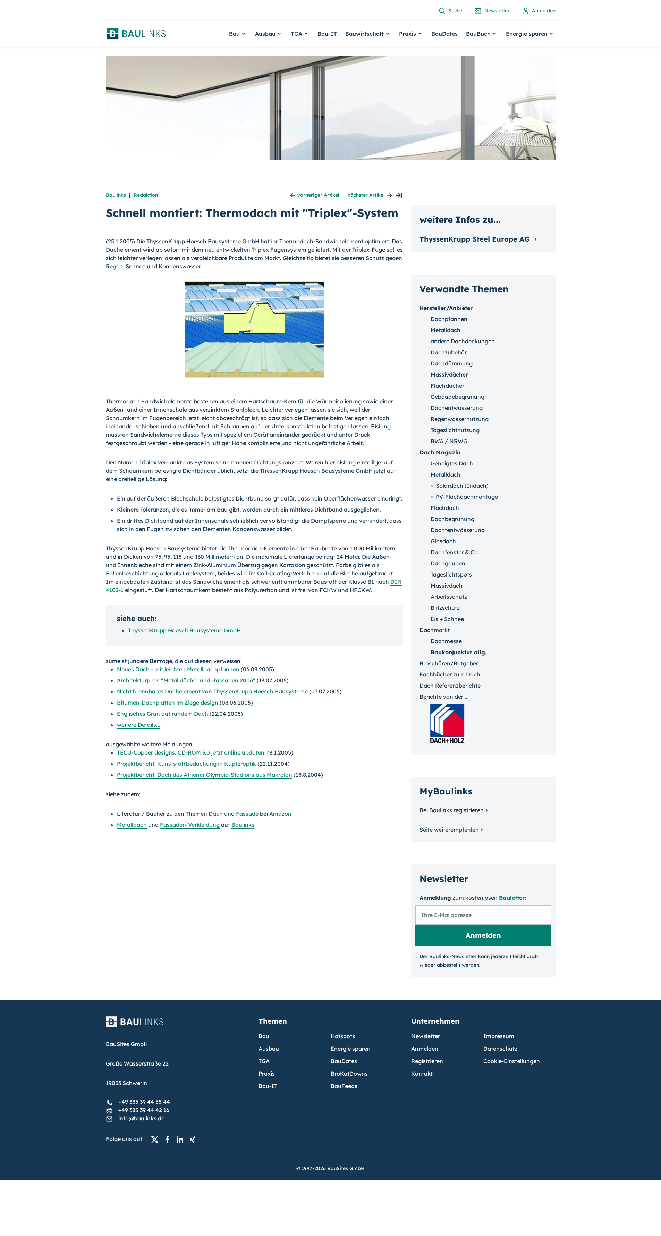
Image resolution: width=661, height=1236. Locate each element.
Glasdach (443, 541)
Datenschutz (500, 1048)
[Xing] (194, 1139)
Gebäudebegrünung (457, 396)
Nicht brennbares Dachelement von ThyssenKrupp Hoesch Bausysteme (212, 691)
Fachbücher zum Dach (450, 674)
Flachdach (445, 507)
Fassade (247, 813)
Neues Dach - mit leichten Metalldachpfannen (178, 669)
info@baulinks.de (141, 1118)
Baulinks (116, 195)
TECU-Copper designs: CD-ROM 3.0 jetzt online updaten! (191, 752)
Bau (264, 1036)
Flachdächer (447, 385)
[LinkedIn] (182, 1139)
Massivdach (447, 585)
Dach (216, 813)
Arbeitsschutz (449, 596)
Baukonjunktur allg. (458, 652)
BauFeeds (344, 1086)
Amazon (280, 813)
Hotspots (343, 1036)
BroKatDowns (349, 1073)
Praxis (267, 1073)
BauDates (444, 33)
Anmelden (424, 1048)
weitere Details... (138, 724)
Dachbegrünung (452, 518)
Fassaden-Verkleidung (190, 824)
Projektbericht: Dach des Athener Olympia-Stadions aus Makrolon (204, 774)
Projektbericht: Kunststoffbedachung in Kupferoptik (186, 763)
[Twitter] (157, 1139)
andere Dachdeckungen (463, 341)
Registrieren (427, 1061)
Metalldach (132, 824)
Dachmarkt (435, 630)
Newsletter (425, 1036)
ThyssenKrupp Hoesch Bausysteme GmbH (184, 630)
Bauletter (512, 897)
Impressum (498, 1036)
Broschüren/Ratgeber (449, 663)
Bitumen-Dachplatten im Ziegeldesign (167, 702)
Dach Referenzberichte (450, 685)
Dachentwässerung (457, 407)
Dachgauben (448, 563)
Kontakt (422, 1073)
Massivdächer (449, 374)
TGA (264, 1061)
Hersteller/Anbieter (446, 307)
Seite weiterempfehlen (449, 829)
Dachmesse (446, 641)
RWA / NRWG (449, 441)
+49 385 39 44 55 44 (144, 1101)
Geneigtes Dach (452, 463)
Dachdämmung (452, 363)
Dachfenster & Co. (455, 552)
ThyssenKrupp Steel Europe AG (476, 239)
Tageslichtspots (451, 574)
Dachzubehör (449, 352)
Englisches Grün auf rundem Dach (162, 713)
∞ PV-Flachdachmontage (464, 496)
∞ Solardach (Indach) (460, 485)
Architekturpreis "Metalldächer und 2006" (186, 680)
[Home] (178, 1026)
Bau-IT (327, 33)
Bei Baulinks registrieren (452, 810)
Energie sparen (351, 1048)
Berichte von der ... (444, 696)
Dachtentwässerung (458, 530)
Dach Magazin (440, 452)
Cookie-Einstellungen (511, 1061)
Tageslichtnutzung (455, 430)
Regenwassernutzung (460, 418)
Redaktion (146, 195)
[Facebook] (169, 1139)
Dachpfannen (449, 319)
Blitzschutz (445, 607)
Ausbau (269, 1048)
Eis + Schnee (447, 618)
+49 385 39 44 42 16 (143, 1110)
